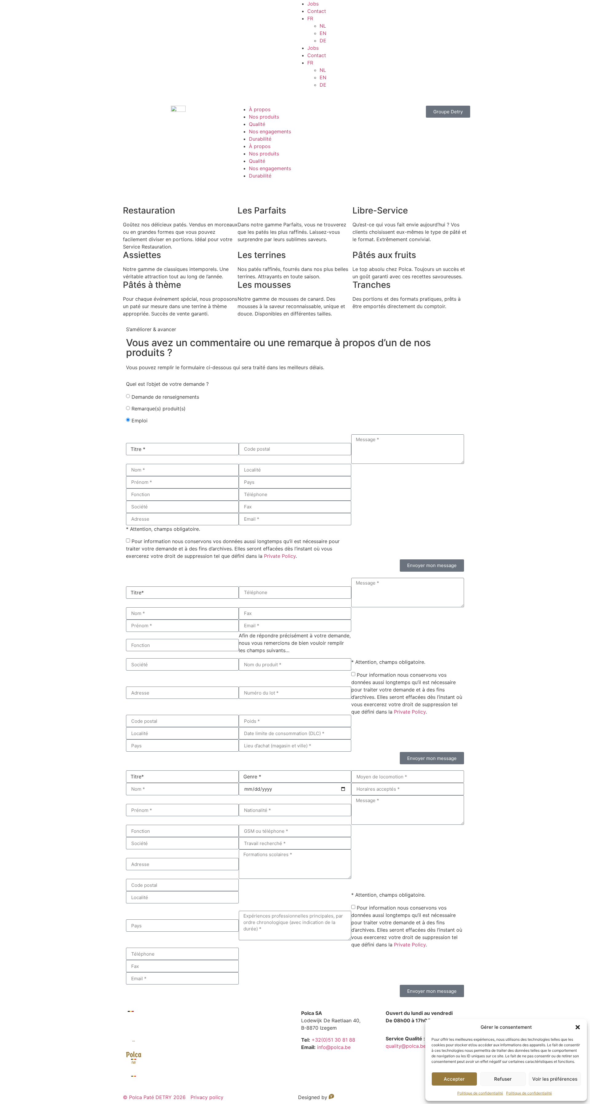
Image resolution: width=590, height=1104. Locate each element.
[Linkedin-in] (302, 96)
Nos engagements (270, 131)
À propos (259, 109)
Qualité (257, 124)
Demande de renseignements (165, 396)
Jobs (313, 4)
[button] (578, 1027)
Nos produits (264, 117)
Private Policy (280, 556)
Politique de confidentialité (480, 1093)
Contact (316, 11)
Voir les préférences (554, 1079)
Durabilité (260, 139)
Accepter (454, 1079)
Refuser (503, 1079)
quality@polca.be (406, 1046)
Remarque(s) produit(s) (159, 408)
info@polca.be (334, 1047)
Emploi (140, 420)
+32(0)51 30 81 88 (333, 1040)
